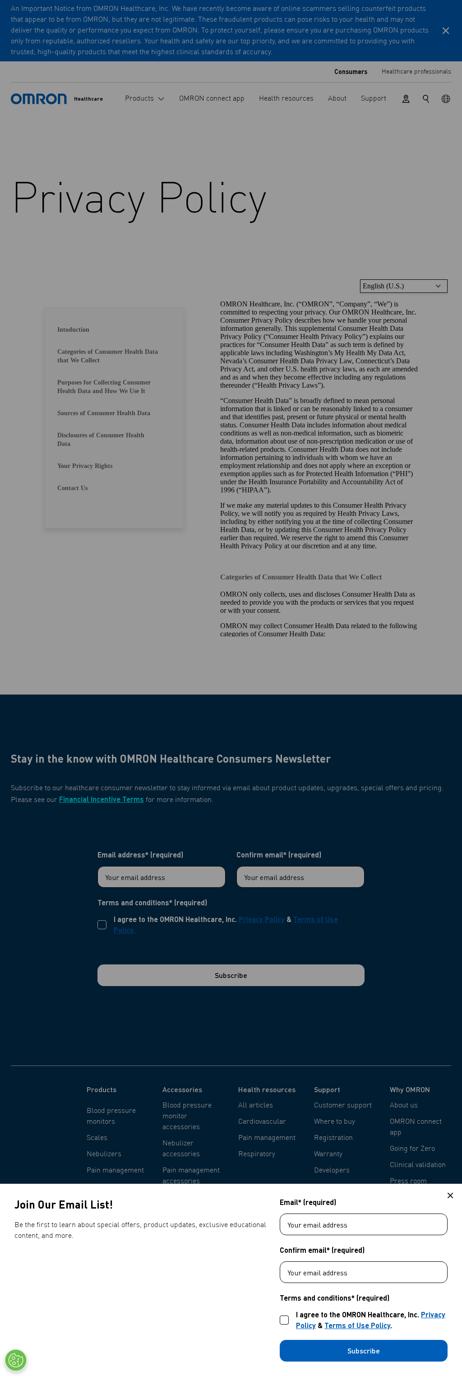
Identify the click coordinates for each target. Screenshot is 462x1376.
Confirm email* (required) (322, 1250)
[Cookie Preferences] (16, 1360)
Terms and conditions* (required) (334, 1298)
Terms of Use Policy (357, 1325)
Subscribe (363, 1350)
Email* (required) (308, 1202)
